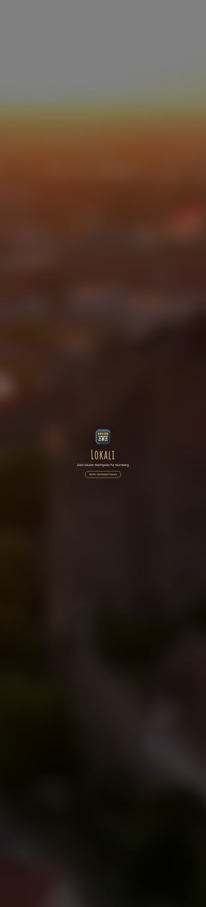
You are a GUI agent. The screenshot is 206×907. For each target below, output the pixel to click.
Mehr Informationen (103, 474)
